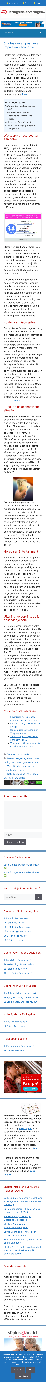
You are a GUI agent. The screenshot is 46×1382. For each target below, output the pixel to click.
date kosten (33, 758)
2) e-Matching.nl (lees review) (19, 964)
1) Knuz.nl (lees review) (16, 1021)
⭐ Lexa (36, 3)
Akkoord (18, 1369)
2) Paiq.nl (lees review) (15, 1026)
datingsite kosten (13, 762)
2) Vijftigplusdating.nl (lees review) (21, 997)
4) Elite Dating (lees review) (18, 973)
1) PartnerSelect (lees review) (19, 1046)
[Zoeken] (38, 897)
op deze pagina (12, 400)
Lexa (24, 94)
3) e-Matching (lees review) (18, 927)
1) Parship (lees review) (16, 918)
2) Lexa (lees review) (14, 922)
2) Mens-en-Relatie (14, 1050)
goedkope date (30, 762)
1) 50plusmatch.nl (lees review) (20, 993)
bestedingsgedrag (16, 758)
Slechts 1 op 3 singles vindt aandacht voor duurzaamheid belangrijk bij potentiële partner (23, 1250)
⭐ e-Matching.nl (13, 3)
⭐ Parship (26, 3)
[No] (43, 1366)
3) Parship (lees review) (16, 968)
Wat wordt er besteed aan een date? (21, 107)
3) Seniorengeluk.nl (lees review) (20, 1002)
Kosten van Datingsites (18, 112)
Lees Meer (23, 1376)
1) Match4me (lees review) (17, 960)
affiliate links (25, 1365)
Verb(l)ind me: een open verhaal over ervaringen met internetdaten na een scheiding (23, 1201)
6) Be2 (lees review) (14, 940)
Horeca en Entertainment (19, 122)
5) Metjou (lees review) (15, 935)
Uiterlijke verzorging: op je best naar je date (22, 127)
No (30, 1369)
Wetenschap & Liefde (18, 754)
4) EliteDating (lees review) (17, 931)
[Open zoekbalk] (39, 33)
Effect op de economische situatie (19, 117)
